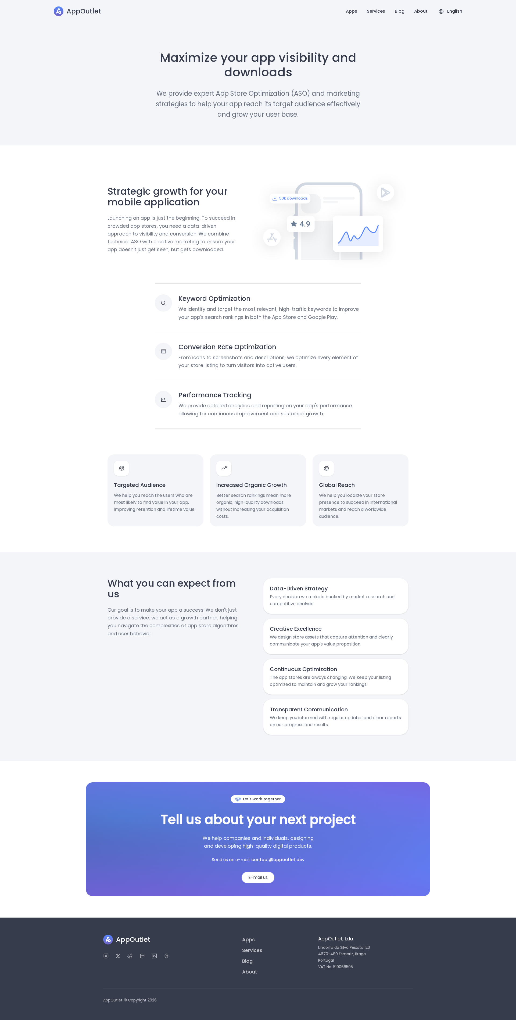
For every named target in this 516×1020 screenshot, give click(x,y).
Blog (399, 11)
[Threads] (166, 956)
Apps (351, 11)
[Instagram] (106, 956)
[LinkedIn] (154, 956)
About (421, 11)
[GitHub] (130, 956)
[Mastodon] (142, 956)
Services (376, 11)
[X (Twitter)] (118, 956)
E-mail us (258, 877)
